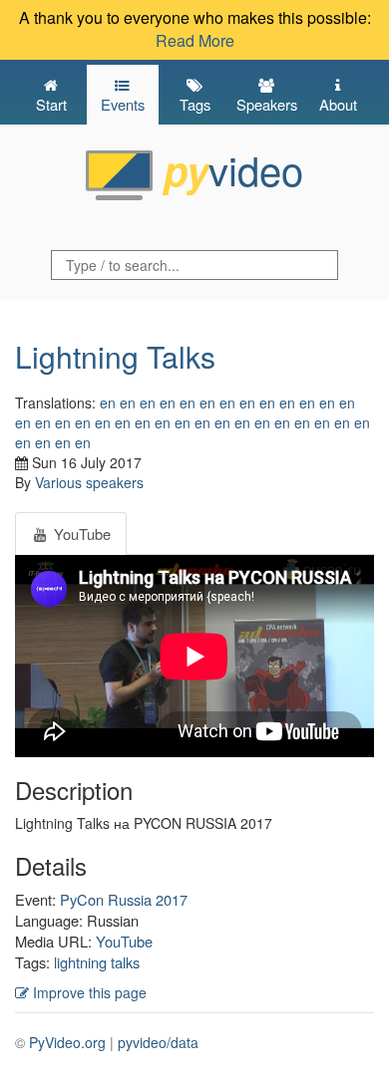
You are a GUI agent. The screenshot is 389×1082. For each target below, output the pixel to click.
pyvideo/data (158, 1042)
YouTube (124, 941)
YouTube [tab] (80, 533)
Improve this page (88, 992)
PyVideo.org (67, 1042)
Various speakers (89, 482)
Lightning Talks (115, 356)
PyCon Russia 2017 (124, 899)
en (108, 402)
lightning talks (97, 961)
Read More (195, 40)
